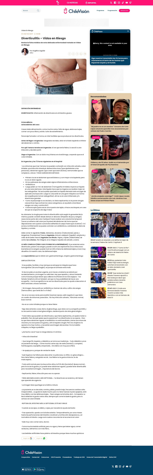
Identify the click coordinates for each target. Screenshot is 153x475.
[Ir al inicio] (76, 11)
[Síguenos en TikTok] (123, 3)
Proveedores (67, 457)
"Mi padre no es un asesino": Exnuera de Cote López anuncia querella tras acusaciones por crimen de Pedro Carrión (109, 128)
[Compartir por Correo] (84, 53)
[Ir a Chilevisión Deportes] (91, 3)
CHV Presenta (56, 457)
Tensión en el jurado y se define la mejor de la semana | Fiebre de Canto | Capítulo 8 (109, 241)
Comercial (35, 457)
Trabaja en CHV (79, 457)
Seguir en (26, 438)
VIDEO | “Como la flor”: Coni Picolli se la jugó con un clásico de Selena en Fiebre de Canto (118, 251)
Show (95, 102)
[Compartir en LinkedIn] (81, 53)
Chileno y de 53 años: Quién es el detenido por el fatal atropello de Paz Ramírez (110, 163)
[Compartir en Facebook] (69, 53)
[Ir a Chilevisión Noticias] (72, 2)
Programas (100, 10)
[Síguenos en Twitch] (131, 3)
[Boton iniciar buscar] (38, 11)
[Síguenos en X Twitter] (111, 3)
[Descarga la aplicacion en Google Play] (26, 469)
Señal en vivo (124, 10)
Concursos (45, 457)
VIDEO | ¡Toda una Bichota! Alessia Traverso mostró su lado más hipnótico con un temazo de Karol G (118, 293)
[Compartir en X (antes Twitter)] (77, 53)
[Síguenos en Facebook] (115, 3)
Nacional (96, 137)
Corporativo (25, 457)
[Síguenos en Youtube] (127, 3)
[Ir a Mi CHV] (58, 3)
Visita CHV (112, 457)
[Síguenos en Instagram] (119, 3)
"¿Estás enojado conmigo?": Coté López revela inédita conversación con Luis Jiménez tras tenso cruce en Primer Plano (110, 198)
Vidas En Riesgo (27, 30)
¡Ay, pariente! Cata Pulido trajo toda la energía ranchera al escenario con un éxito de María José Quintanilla (117, 265)
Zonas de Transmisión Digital (97, 457)
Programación (112, 10)
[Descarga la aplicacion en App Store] (39, 469)
